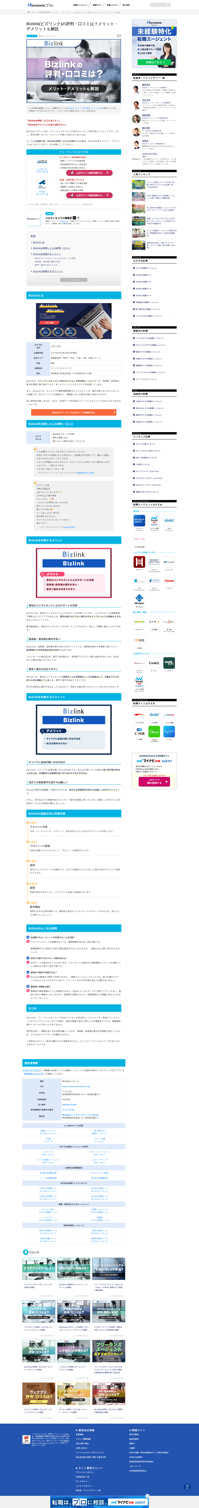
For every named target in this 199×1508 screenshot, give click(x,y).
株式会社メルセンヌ (75, 108)
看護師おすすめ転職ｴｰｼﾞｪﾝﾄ (100, 1218)
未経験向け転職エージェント (147, 302)
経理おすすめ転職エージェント (148, 351)
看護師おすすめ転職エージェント (149, 365)
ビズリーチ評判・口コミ (48, 1153)
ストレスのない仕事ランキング (148, 450)
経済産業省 (134, 1439)
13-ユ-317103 (68, 1109)
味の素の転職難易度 (99, 1178)
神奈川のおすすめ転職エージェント (150, 408)
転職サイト (97, 5)
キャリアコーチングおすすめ (147, 471)
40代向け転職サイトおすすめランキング (48, 1197)
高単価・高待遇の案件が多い (48, 261)
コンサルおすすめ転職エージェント (150, 338)
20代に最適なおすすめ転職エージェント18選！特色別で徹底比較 (161, 196)
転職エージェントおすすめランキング (48, 1132)
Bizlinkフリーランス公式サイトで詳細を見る (73, 412)
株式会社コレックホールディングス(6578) (80, 1114)
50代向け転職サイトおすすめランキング (99, 1197)
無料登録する (89, 172)
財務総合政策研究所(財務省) (141, 1461)
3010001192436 (69, 1104)
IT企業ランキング (48, 1140)
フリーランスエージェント (146, 379)
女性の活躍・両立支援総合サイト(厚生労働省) (149, 1452)
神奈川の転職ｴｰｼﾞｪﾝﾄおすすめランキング (48, 1232)
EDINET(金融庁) (136, 1457)
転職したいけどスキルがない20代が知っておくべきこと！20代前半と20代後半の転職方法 (161, 221)
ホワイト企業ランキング (99, 1140)
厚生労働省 (134, 1434)
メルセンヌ (64, 221)
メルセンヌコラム (30, 1070)
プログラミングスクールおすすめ (149, 478)
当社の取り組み (82, 1443)
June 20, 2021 (69, 527)
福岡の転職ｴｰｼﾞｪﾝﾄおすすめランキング (99, 1240)
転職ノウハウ (112, 5)
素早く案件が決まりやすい (47, 265)
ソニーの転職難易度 (48, 1178)
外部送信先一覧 (82, 1476)
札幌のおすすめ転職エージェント (149, 422)
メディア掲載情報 (83, 1439)
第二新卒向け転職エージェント (99, 1132)
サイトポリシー (82, 1481)
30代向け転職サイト (144, 281)
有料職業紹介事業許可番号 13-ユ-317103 (51, 1436)
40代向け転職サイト (144, 288)
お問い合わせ (81, 1448)
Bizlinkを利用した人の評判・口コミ (51, 248)
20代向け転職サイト (144, 275)
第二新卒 (126, 5)
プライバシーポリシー (85, 1472)
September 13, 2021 (85, 472)
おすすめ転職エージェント (146, 268)
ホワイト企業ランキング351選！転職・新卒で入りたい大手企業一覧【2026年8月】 (160, 184)
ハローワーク (135, 1466)
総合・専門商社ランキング (146, 457)
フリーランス (31, 36)
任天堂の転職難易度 (48, 1172)
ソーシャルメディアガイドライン (90, 1452)
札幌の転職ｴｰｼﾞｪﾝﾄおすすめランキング (48, 1240)
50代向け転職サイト (144, 295)
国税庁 (132, 1443)
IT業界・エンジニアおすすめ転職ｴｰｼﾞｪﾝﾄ (100, 1211)
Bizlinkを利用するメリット (47, 254)
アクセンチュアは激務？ (99, 1172)
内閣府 (132, 1448)
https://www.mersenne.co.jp (76, 1086)
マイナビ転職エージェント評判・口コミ (48, 1161)
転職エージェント (80, 5)
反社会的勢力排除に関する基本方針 (91, 1457)
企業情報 (79, 1434)
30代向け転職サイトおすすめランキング (99, 1189)
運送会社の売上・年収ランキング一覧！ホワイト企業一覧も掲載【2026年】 (161, 245)
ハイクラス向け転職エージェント (149, 316)
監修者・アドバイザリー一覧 (88, 1490)
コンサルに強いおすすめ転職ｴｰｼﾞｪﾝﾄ (48, 1211)
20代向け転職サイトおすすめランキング (48, 1189)
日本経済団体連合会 (137, 1470)
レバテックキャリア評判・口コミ (99, 1161)
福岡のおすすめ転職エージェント (149, 415)
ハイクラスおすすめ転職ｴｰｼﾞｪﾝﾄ (48, 1218)
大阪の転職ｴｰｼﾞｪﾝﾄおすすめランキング (99, 1232)
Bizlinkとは (39, 242)
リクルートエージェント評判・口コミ (99, 1153)
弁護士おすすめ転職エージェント (149, 358)
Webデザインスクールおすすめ (148, 485)
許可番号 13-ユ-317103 (92, 108)
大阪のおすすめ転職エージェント (149, 401)
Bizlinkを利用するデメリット (48, 271)
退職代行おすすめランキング (147, 492)
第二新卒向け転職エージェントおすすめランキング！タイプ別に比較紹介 (162, 208)
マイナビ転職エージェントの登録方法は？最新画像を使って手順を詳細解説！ (162, 233)
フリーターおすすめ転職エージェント (151, 372)
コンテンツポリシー (84, 1485)
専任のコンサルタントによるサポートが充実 (55, 258)
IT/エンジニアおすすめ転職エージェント (150, 345)
